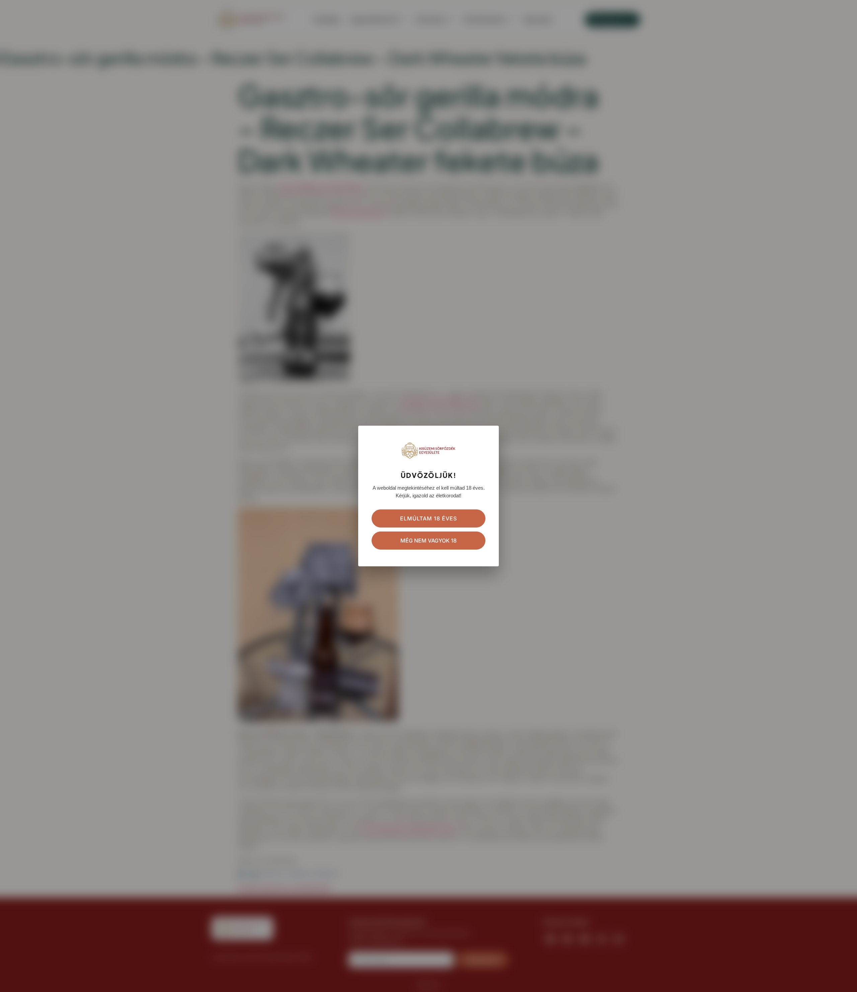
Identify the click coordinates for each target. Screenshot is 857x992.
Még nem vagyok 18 (428, 540)
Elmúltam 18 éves (428, 518)
